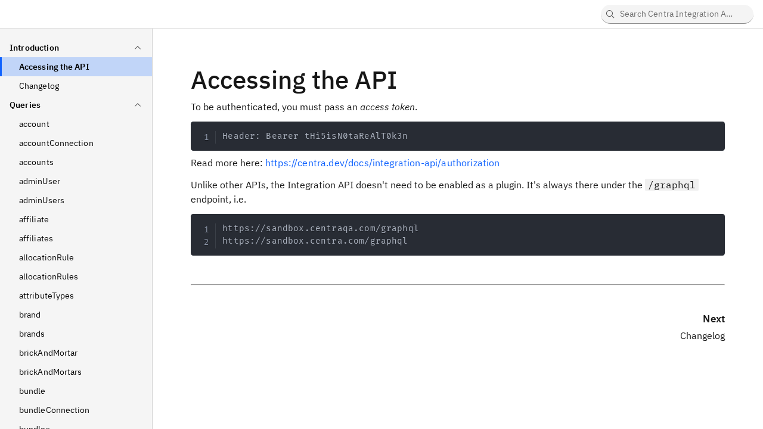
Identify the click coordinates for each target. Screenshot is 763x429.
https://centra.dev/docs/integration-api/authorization (382, 163)
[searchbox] (677, 14)
